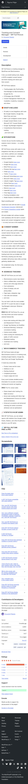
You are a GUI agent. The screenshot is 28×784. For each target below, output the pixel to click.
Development (7, 55)
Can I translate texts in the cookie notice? (8, 579)
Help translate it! (14, 12)
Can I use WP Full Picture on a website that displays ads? (10, 522)
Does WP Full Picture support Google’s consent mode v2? (10, 528)
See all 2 (24, 640)
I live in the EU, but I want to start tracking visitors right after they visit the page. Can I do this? (11, 565)
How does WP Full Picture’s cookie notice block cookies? (10, 552)
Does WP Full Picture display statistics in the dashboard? (10, 592)
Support (5, 60)
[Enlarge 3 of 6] (11, 466)
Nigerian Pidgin (9, 760)
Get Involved (18, 731)
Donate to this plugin (7, 708)
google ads (20, 647)
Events (17, 734)
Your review (5, 678)
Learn (3, 731)
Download (5, 41)
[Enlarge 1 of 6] (11, 446)
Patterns (17, 726)
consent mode (22, 644)
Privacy (4, 726)
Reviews (5, 51)
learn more (17, 162)
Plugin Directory (6, 7)
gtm (25, 647)
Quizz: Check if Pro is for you (10, 436)
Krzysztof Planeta (9, 37)
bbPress (5, 750)
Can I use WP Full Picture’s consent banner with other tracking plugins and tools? (9, 507)
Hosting (4, 723)
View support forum (7, 694)
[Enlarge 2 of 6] (11, 456)
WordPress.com (7, 744)
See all (24, 678)
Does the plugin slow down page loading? (7, 494)
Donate (18, 737)
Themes (17, 720)
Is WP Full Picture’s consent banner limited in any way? (9, 558)
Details (5, 47)
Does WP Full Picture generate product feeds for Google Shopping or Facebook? (10, 586)
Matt (4, 747)
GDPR (15, 647)
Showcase (18, 718)
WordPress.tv (6, 739)
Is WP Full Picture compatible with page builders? (10, 500)
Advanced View (6, 652)
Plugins (17, 723)
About (3, 718)
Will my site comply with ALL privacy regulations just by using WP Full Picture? (9, 572)
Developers (5, 737)
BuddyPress (6, 753)
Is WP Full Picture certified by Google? (7, 534)
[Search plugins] (18, 18)
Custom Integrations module (12, 209)
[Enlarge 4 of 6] (24, 446)
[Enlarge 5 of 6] (24, 456)
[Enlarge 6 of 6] (24, 466)
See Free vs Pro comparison (10, 433)
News (3, 720)
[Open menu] (25, 2)
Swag (17, 739)
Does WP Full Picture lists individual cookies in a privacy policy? (12, 540)
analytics (16, 644)
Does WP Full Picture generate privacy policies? (9, 546)
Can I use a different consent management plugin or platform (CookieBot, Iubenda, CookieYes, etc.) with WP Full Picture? (11, 515)
